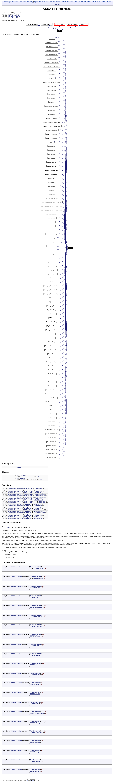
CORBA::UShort (39, 490)
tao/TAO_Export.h (13, 15)
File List (63, 1)
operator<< (20, 488)
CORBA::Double (39, 500)
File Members (96, 1)
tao (59, 4)
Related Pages (106, 1)
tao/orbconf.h (12, 17)
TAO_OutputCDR (21, 475)
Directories (56, 1)
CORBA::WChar (42, 502)
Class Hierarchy (28, 1)
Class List (49, 1)
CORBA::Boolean (12, 488)
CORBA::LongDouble (40, 497)
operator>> (20, 504)
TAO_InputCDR (21, 478)
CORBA (19, 467)
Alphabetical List (39, 1)
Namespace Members (73, 1)
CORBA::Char (41, 501)
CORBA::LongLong (40, 494)
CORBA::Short (38, 488)
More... (39, 476)
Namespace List (17, 1)
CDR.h (7, 527)
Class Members (86, 1)
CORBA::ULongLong (40, 495)
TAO (56, 4)
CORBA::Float (38, 498)
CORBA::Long (38, 491)
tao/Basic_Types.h (14, 16)
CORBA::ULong (39, 492)
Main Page (7, 1)
